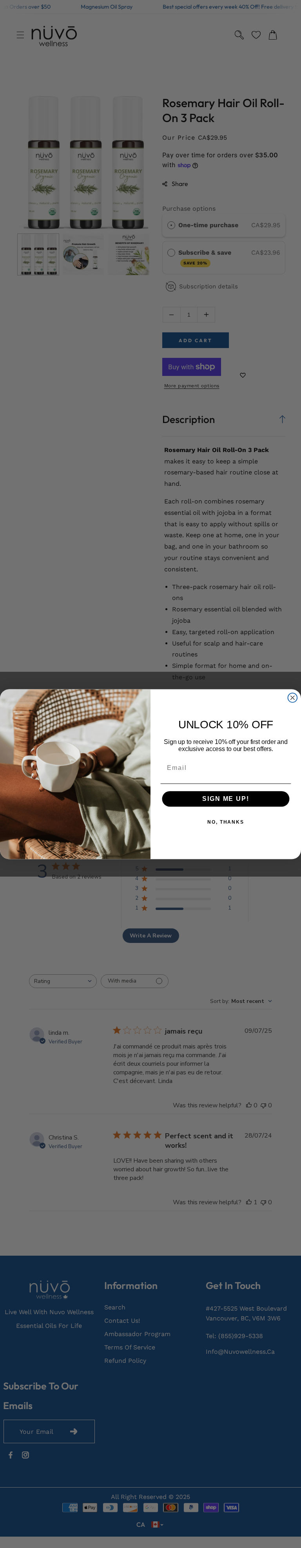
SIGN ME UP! (225, 798)
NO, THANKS (225, 822)
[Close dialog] (292, 697)
